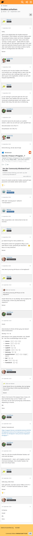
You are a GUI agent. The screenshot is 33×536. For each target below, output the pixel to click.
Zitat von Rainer (10, 383)
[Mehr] (30, 28)
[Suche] (22, 2)
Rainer (5, 11)
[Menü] (30, 2)
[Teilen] (30, 14)
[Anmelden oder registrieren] (26, 2)
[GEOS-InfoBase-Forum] (3, 2)
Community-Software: (16, 533)
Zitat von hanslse (10, 290)
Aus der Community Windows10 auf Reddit (16, 169)
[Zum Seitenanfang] (30, 533)
